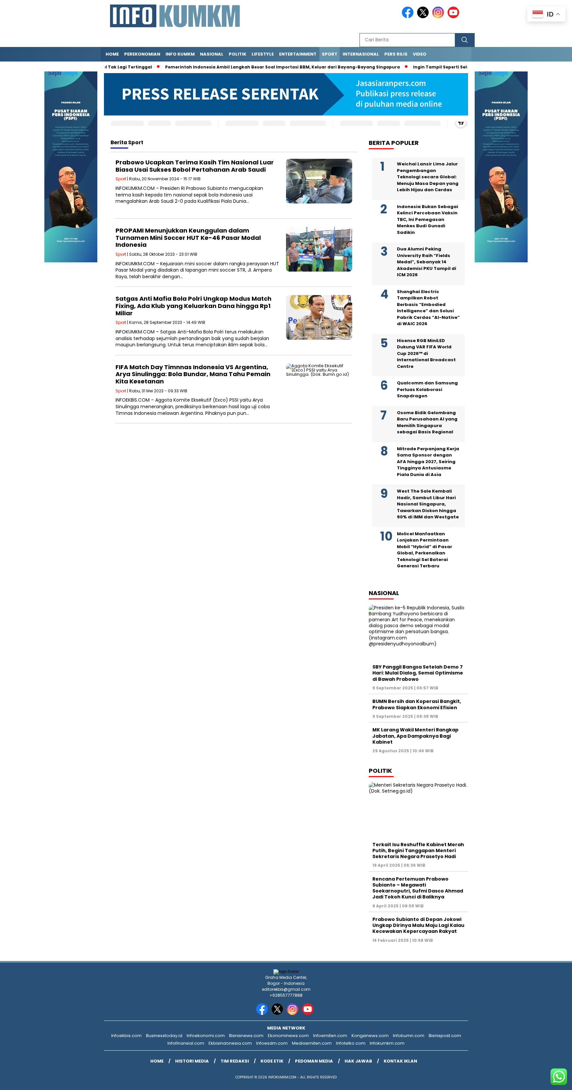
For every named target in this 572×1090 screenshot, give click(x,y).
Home (112, 54)
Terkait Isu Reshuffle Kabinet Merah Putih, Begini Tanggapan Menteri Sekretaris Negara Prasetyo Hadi (418, 850)
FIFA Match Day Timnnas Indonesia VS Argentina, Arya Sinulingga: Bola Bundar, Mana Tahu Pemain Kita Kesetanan (193, 374)
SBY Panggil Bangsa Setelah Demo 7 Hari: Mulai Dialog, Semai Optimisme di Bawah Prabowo (417, 673)
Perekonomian (142, 54)
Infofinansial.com (185, 1043)
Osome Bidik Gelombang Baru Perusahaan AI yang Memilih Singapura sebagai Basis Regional (427, 422)
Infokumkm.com (387, 1043)
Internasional (361, 54)
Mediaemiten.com (312, 1043)
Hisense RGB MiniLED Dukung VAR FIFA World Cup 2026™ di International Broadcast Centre (426, 353)
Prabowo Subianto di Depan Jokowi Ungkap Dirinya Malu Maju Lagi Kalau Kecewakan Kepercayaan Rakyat (418, 925)
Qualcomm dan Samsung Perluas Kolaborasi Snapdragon (427, 389)
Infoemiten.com (330, 1035)
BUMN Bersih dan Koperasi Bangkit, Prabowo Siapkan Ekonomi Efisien (416, 704)
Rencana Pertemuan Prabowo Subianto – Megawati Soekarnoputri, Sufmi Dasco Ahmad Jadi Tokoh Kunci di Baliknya (417, 888)
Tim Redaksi (234, 1061)
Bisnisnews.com (246, 1035)
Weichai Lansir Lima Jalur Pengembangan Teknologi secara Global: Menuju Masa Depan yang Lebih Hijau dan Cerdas (427, 177)
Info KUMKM (180, 54)
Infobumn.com (408, 1035)
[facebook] (409, 16)
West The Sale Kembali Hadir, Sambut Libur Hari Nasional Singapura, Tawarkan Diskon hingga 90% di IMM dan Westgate (428, 504)
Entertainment (297, 54)
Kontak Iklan (400, 1061)
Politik (237, 54)
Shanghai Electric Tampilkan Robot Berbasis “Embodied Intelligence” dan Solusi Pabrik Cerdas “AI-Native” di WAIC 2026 (428, 307)
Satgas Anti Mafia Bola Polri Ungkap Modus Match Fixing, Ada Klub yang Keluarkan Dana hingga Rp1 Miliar (193, 305)
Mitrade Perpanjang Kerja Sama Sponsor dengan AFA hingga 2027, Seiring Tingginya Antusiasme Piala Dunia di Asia (428, 462)
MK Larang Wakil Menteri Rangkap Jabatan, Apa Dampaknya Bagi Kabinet (415, 735)
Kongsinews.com (370, 1035)
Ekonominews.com (288, 1035)
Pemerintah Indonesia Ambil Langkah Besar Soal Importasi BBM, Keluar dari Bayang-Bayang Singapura (263, 67)
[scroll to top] (549, 1079)
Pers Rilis (395, 54)
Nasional (211, 54)
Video (419, 54)
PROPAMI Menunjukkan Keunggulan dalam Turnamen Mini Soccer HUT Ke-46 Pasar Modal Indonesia (188, 237)
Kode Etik (272, 1061)
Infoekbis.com (126, 1035)
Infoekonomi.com (206, 1035)
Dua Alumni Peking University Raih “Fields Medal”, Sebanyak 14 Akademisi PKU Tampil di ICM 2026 (426, 262)
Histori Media (192, 1061)
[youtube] (454, 16)
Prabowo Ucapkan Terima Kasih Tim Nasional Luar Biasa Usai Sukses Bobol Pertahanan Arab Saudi (195, 166)
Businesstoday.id (164, 1035)
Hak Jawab (358, 1061)
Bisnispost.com (445, 1035)
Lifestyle (263, 54)
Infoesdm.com (272, 1043)
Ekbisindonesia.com (230, 1043)
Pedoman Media (314, 1061)
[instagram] (439, 16)
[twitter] (424, 16)
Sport (329, 54)
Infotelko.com (350, 1043)
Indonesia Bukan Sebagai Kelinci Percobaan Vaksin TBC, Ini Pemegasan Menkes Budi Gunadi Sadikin (427, 219)
